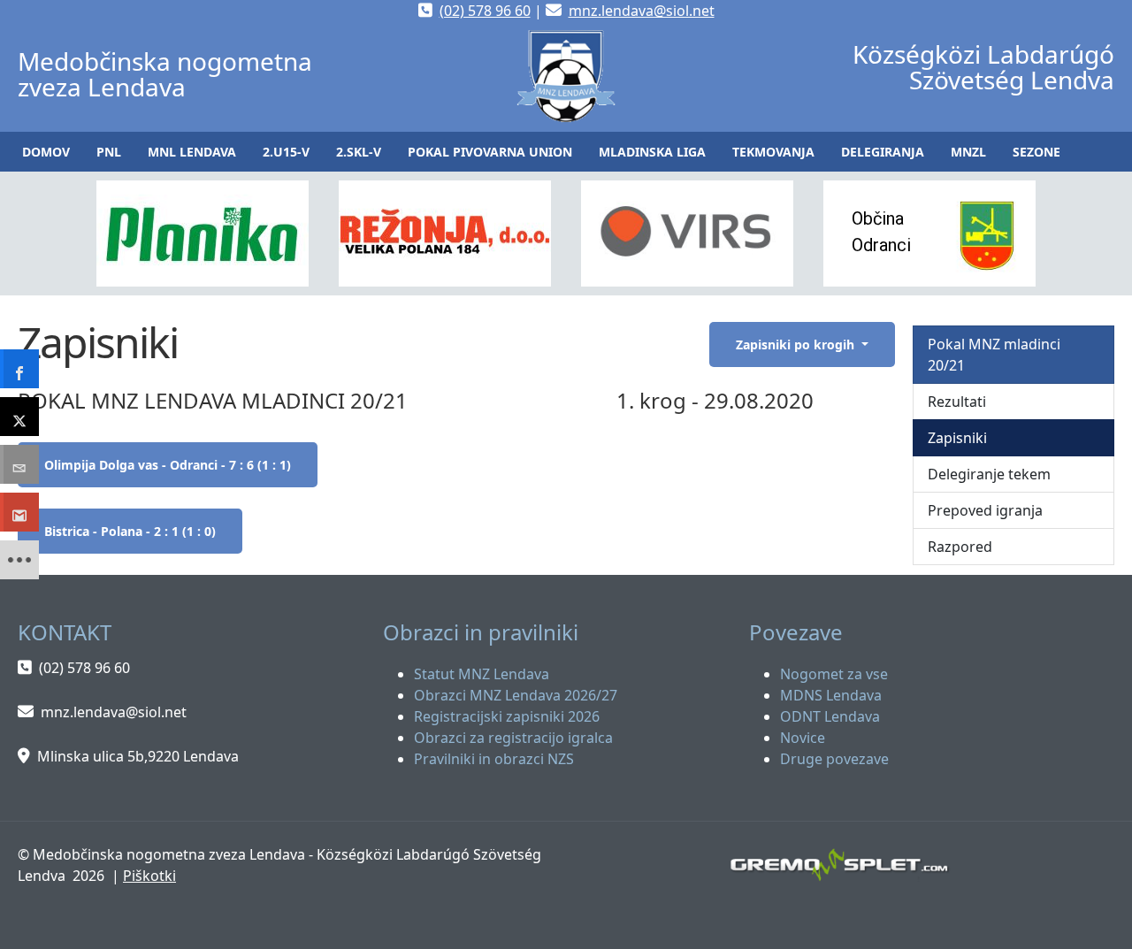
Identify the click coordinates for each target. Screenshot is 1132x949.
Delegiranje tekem (989, 474)
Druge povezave (834, 759)
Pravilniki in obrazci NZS (494, 759)
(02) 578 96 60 (485, 10)
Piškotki (149, 875)
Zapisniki (957, 438)
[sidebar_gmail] (19, 512)
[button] (108, 152)
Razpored (960, 546)
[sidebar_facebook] (19, 368)
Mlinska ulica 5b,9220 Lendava (138, 756)
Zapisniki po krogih (797, 344)
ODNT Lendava (830, 716)
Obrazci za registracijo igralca (513, 737)
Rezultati (957, 401)
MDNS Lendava (831, 695)
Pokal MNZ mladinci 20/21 (994, 354)
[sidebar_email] (19, 464)
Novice (802, 737)
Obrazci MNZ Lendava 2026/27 (515, 695)
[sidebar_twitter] (19, 416)
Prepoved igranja (985, 510)
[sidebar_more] (19, 559)
